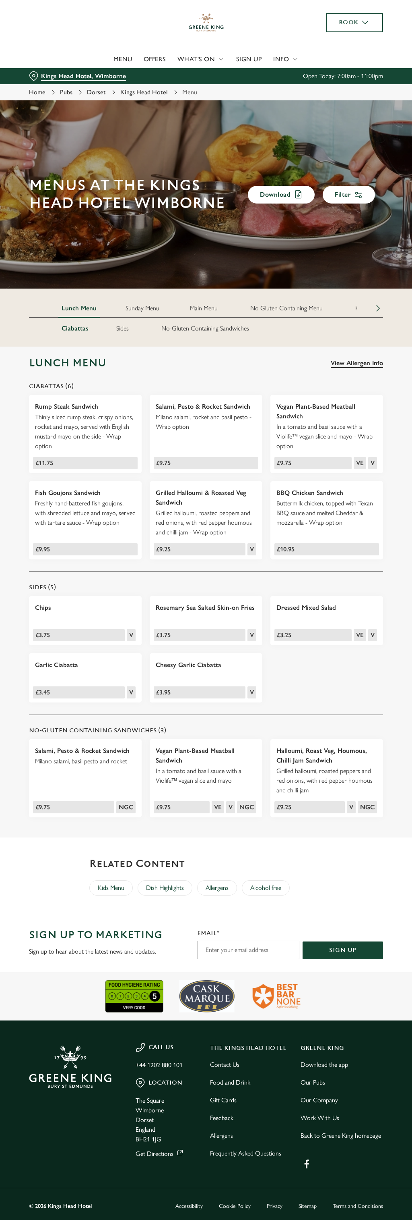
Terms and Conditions (358, 1206)
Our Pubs (313, 1082)
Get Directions (154, 1154)
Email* (208, 933)
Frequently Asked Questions (245, 1153)
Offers (155, 59)
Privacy (274, 1206)
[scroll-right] (378, 308)
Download (275, 194)
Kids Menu (111, 888)
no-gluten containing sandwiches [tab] (205, 328)
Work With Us (320, 1118)
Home (37, 92)
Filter (343, 194)
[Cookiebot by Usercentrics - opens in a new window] (346, 525)
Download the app (324, 1064)
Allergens (217, 888)
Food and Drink (230, 1082)
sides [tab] (122, 328)
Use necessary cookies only (205, 688)
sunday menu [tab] (142, 308)
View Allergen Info (357, 363)
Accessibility (189, 1206)
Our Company (319, 1100)
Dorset (96, 92)
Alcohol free (265, 888)
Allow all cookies (323, 688)
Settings (354, 663)
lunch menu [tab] (79, 308)
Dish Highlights (165, 888)
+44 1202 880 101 (159, 1065)
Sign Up (249, 59)
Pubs (66, 92)
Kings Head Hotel (144, 92)
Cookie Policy (235, 1206)
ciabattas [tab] (75, 328)
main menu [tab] (204, 308)
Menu (122, 59)
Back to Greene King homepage (341, 1135)
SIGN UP (342, 950)
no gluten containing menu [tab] (286, 308)
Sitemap (308, 1206)
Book (348, 22)
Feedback (221, 1118)
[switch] (160, 633)
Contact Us (224, 1064)
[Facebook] (307, 1164)
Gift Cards (223, 1100)
